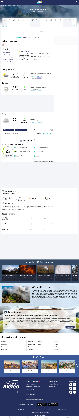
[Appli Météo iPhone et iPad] (42, 404)
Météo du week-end (21, 130)
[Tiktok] (74, 392)
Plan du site (26, 410)
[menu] (2, 2)
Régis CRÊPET (17, 44)
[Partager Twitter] (50, 134)
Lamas (14, 5)
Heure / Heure (27, 37)
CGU (17, 410)
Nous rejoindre (30, 394)
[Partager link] (44, 134)
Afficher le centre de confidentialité (40, 412)
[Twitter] (74, 384)
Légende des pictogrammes (34, 400)
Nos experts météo (31, 384)
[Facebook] (70, 384)
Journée (18, 37)
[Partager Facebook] (47, 134)
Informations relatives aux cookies (38, 410)
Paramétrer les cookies (67, 410)
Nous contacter (30, 397)
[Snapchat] (70, 388)
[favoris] (47, 9)
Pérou (6, 5)
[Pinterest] (70, 392)
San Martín (10, 5)
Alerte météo (29, 389)
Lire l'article (70, 327)
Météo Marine (53, 384)
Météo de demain (8, 130)
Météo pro (52, 387)
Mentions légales (10, 410)
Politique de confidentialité (54, 410)
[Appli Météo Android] (53, 404)
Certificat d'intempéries (32, 387)
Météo (2, 5)
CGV (20, 410)
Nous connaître (30, 392)
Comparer (36, 37)
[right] (76, 271)
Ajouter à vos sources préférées (11, 133)
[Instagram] (74, 388)
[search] (76, 2)
